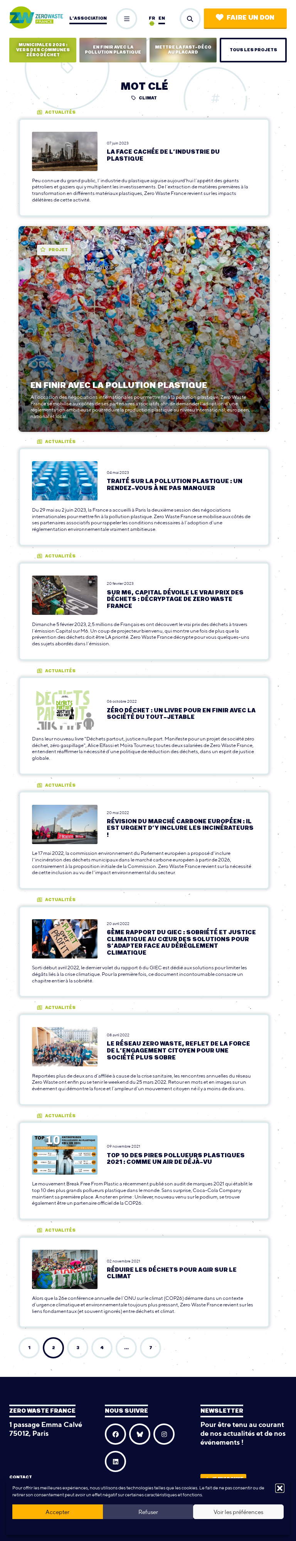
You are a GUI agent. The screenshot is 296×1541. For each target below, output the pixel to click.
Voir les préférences (238, 1512)
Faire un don (250, 18)
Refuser (148, 1512)
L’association (88, 18)
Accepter (57, 1512)
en (161, 18)
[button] (280, 1488)
